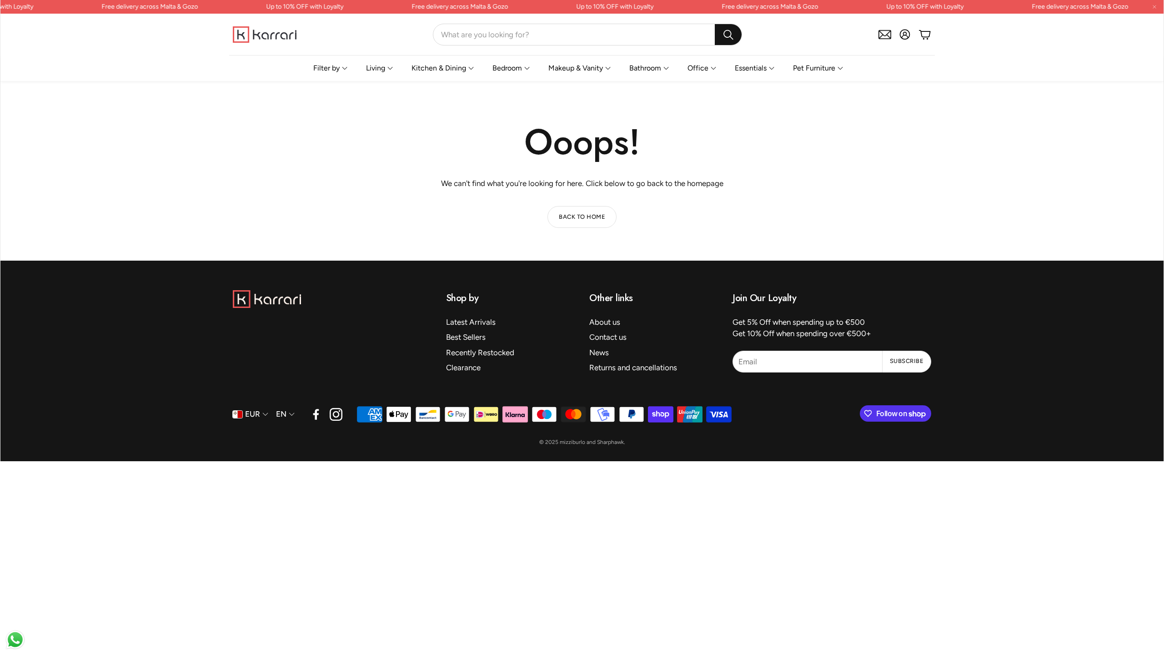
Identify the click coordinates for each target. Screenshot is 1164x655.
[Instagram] (336, 414)
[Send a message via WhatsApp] (15, 639)
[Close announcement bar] (1154, 7)
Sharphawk (610, 442)
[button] (587, 34)
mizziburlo (572, 442)
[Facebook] (316, 414)
